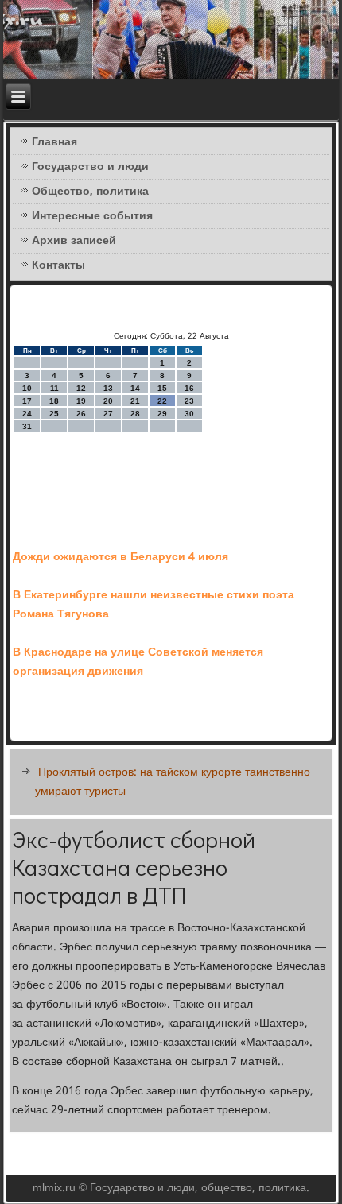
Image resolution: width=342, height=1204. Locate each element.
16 (189, 388)
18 (54, 401)
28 (135, 413)
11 (54, 388)
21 (135, 401)
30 (189, 413)
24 (27, 413)
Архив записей (74, 240)
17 (27, 401)
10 (27, 388)
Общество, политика (90, 191)
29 (162, 413)
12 (81, 388)
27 (108, 413)
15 (162, 388)
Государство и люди (90, 166)
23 (189, 401)
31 (27, 426)
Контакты (58, 265)
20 (108, 401)
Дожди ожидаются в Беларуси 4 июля (120, 557)
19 (81, 401)
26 (81, 413)
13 (108, 388)
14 (135, 388)
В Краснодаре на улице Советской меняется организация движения (138, 662)
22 (162, 401)
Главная (54, 142)
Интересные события (92, 216)
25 (54, 413)
